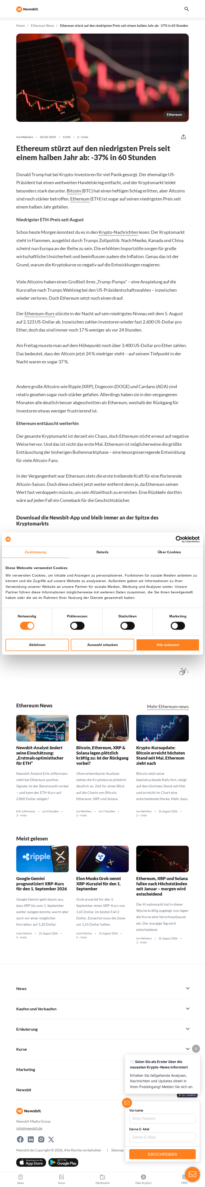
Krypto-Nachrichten (118, 232)
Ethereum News (42, 26)
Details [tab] (102, 552)
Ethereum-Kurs (39, 313)
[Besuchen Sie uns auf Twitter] (51, 1139)
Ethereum (174, 114)
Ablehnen (37, 645)
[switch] (77, 626)
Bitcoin (74, 190)
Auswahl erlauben (102, 645)
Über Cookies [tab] (169, 552)
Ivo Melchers (24, 137)
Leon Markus (24, 933)
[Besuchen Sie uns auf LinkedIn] (31, 1139)
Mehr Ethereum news (168, 706)
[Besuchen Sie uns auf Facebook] (20, 1139)
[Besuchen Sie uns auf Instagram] (41, 1139)
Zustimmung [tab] (35, 552)
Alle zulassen (167, 645)
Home (20, 26)
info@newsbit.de (29, 1128)
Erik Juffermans (25, 811)
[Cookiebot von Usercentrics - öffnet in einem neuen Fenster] (178, 539)
